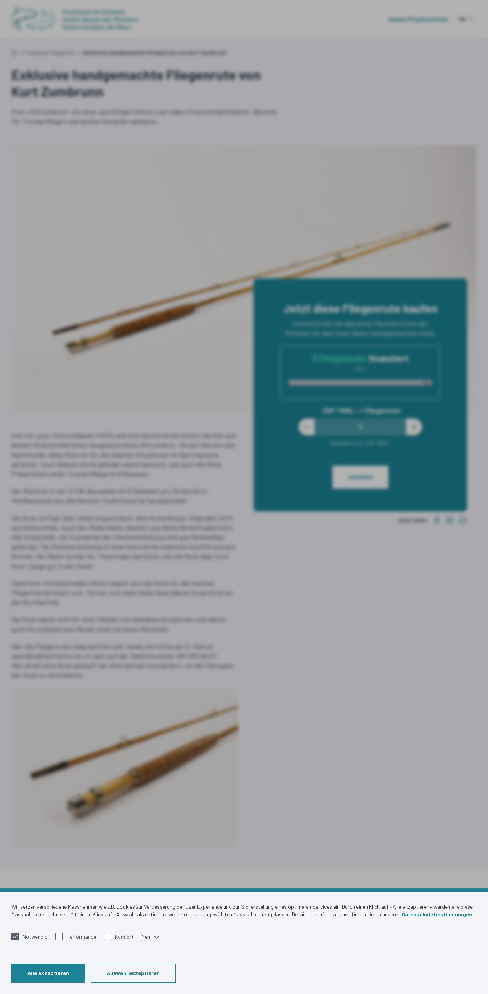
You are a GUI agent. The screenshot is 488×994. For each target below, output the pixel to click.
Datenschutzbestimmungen (436, 914)
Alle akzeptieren (48, 973)
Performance (81, 936)
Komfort (124, 936)
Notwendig (35, 936)
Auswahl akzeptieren (133, 973)
